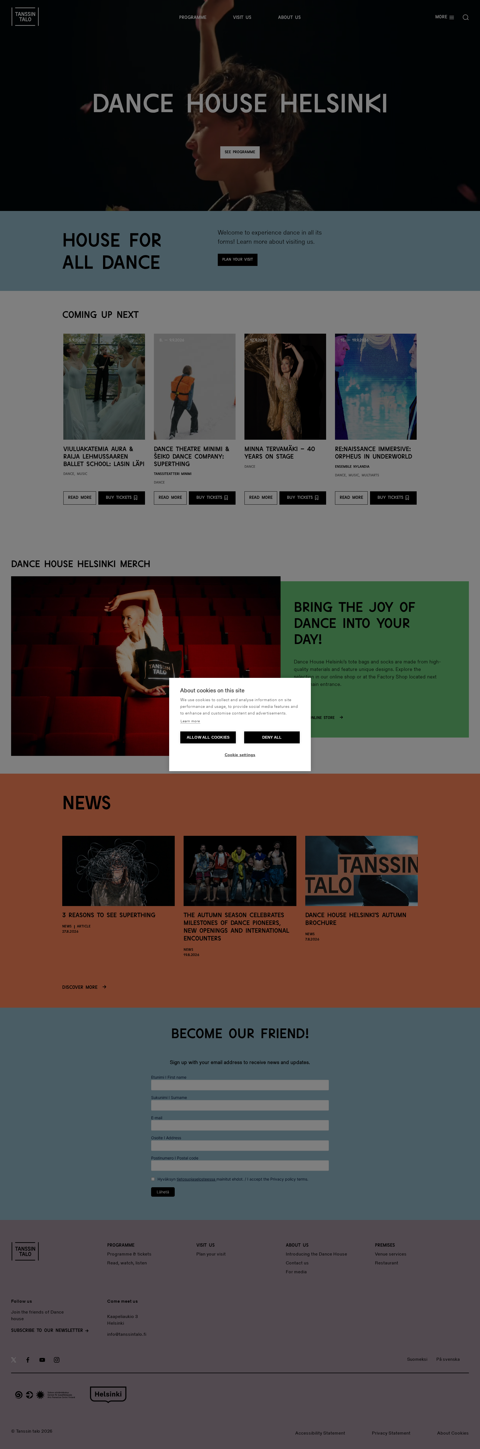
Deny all (272, 737)
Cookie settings (240, 755)
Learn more (190, 721)
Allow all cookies (208, 737)
